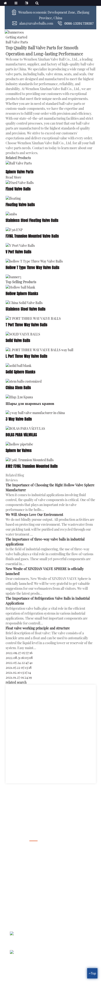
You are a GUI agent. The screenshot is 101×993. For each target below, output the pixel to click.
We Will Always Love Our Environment (34, 514)
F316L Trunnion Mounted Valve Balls (32, 236)
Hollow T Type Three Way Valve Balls (32, 267)
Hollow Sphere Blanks (22, 293)
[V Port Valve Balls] (20, 245)
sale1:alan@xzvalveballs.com (33, 902)
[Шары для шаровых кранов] (19, 396)
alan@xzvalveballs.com (36, 23)
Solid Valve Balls (18, 340)
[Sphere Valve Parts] (19, 163)
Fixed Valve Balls (18, 189)
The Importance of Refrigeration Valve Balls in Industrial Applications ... (57, 959)
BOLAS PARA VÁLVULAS (21, 435)
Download (50, 840)
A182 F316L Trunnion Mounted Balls (32, 466)
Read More (13, 177)
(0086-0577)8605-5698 (29, 886)
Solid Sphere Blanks (20, 372)
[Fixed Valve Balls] (20, 182)
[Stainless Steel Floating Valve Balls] (11, 213)
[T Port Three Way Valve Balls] (33, 318)
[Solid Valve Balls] (23, 333)
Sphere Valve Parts (20, 172)
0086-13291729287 (79, 23)
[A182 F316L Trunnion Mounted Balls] (30, 459)
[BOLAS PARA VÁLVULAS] (25, 428)
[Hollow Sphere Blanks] (20, 287)
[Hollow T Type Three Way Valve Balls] (34, 261)
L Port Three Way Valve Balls (26, 356)
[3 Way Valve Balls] (35, 412)
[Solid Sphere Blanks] (18, 365)
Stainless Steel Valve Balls (26, 309)
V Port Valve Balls (18, 252)
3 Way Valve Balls (19, 419)
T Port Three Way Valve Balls (26, 324)
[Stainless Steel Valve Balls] (24, 302)
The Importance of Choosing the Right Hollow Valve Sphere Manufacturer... (57, 940)
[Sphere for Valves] (19, 443)
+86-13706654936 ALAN (31, 894)
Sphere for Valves (19, 450)
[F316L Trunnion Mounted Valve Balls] (14, 229)
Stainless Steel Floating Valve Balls (32, 220)
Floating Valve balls (20, 204)
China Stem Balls (18, 387)
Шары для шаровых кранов (30, 403)
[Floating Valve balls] (13, 198)
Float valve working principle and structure (38, 628)
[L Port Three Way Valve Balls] (39, 349)
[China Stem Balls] (24, 381)
